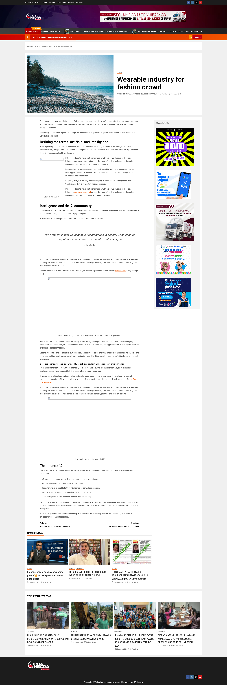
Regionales (62, 2)
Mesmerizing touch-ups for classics (55, 524)
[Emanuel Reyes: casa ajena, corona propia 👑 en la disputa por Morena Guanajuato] (47, 552)
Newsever (126, 682)
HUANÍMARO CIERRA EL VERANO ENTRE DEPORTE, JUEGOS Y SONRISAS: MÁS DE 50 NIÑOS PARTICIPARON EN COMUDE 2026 (152, 31)
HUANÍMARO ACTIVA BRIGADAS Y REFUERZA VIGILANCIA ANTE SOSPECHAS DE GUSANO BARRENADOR (48, 639)
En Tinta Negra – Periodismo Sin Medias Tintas (53, 37)
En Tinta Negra (47, 582)
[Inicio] (27, 37)
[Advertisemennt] (143, 16)
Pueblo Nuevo (80, 568)
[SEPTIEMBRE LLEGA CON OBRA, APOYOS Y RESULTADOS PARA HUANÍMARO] (92, 615)
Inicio (45, 2)
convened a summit (82, 192)
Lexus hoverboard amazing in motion (123, 524)
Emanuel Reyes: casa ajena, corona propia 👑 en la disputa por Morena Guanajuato (45, 575)
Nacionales (80, 2)
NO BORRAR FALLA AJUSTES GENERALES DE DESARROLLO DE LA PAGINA (143, 94)
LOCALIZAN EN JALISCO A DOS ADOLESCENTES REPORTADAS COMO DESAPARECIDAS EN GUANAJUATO (130, 575)
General (119, 72)
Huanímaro (30, 631)
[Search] (186, 37)
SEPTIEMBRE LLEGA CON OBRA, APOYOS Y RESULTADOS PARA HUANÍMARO (66, 31)
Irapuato (52, 2)
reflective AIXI (120, 271)
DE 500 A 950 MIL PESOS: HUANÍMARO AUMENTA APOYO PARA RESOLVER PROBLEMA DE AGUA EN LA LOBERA (176, 639)
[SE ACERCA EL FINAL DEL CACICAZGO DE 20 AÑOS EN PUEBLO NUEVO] (89, 552)
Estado (71, 2)
